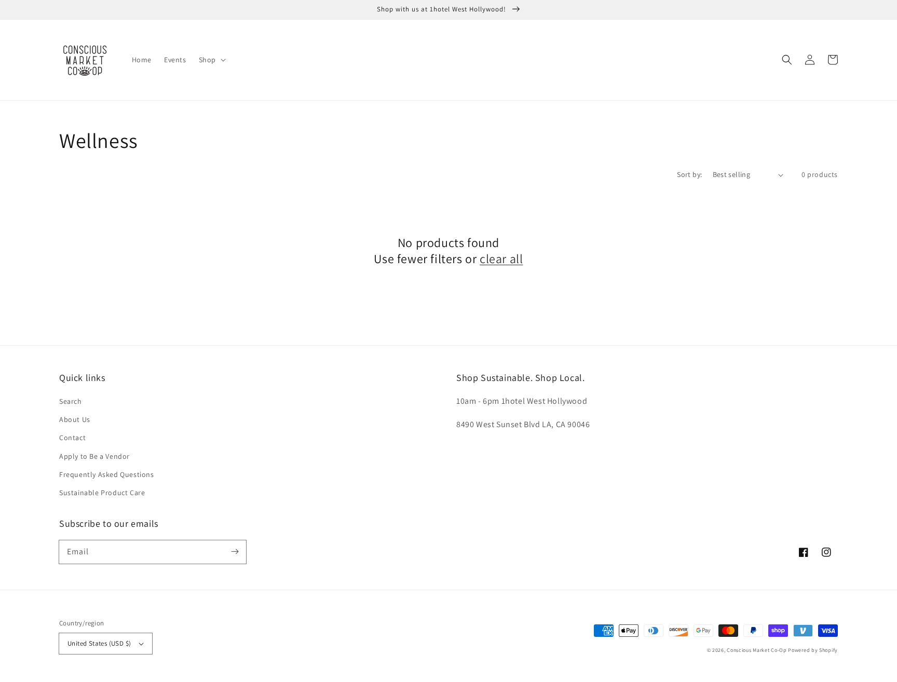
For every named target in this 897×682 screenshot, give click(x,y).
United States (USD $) (99, 643)
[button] (211, 60)
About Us (74, 419)
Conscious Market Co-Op (756, 650)
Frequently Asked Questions (106, 474)
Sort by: (689, 174)
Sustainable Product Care (102, 492)
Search (70, 401)
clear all (501, 259)
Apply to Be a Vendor (94, 456)
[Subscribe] (234, 551)
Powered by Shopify (813, 650)
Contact (72, 437)
